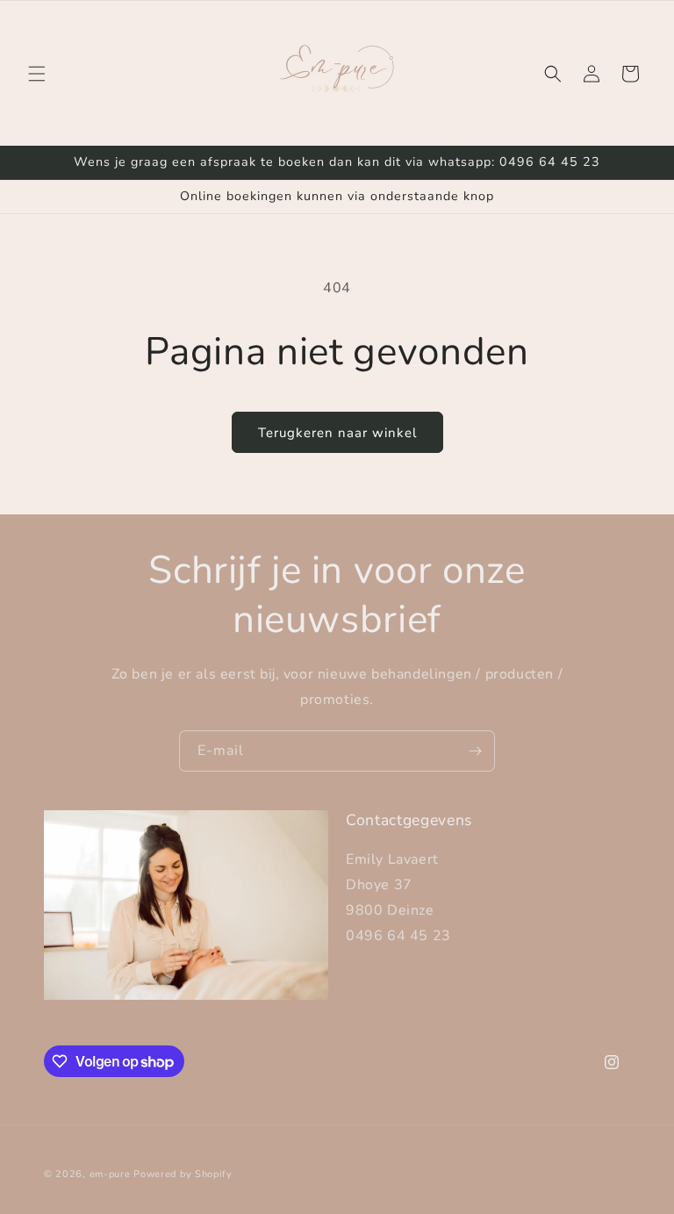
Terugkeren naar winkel (337, 433)
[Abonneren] (474, 751)
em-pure (112, 1174)
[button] (37, 73)
